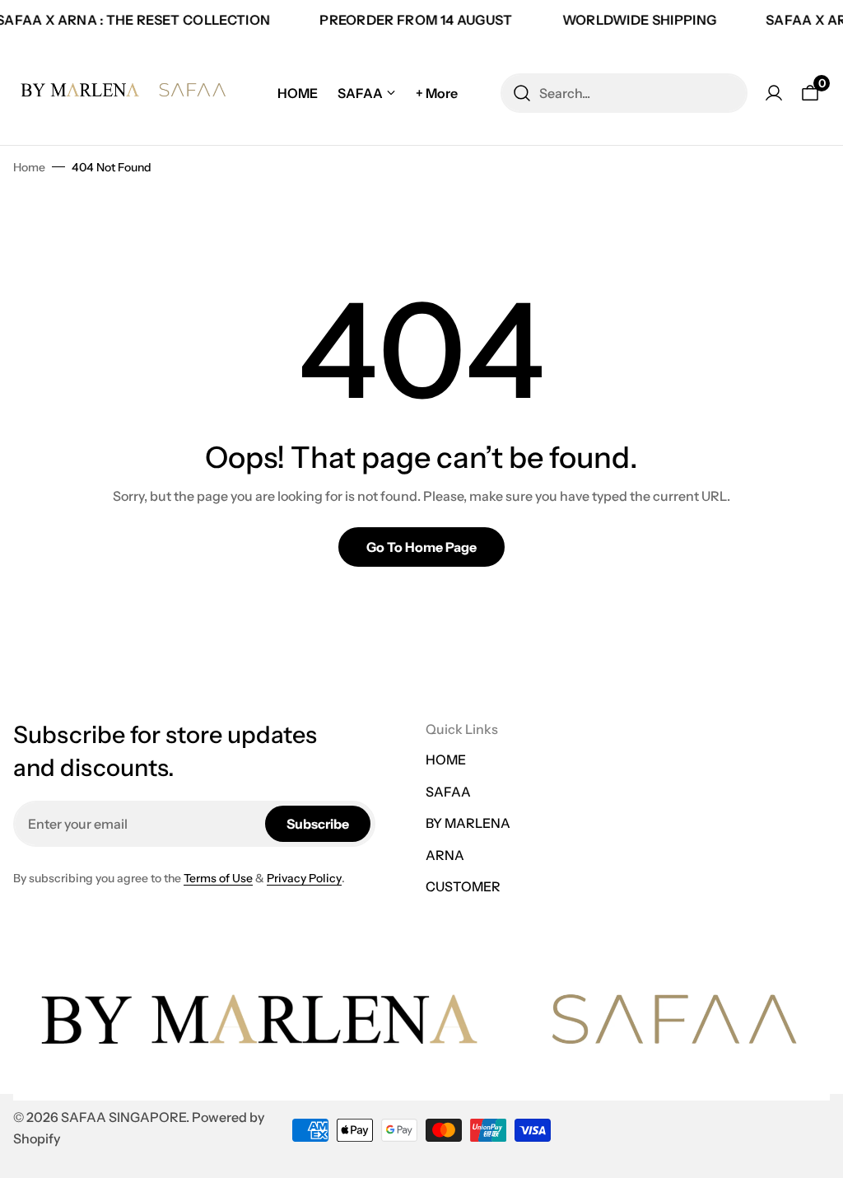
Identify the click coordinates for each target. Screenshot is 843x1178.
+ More (437, 93)
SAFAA (448, 791)
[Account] (774, 93)
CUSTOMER (463, 886)
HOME (446, 759)
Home (29, 167)
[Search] (522, 93)
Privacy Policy (304, 878)
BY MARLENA (468, 823)
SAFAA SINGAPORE (123, 1117)
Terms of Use (218, 878)
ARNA (445, 855)
